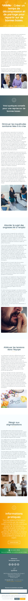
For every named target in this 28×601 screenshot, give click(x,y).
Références (14, 558)
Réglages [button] (17, 598)
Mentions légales (10, 581)
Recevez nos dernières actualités (14, 587)
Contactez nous (14, 542)
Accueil (4, 25)
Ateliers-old (10, 25)
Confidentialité (18, 581)
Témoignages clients (14, 560)
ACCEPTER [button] (23, 598)
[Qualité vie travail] (6, 3)
